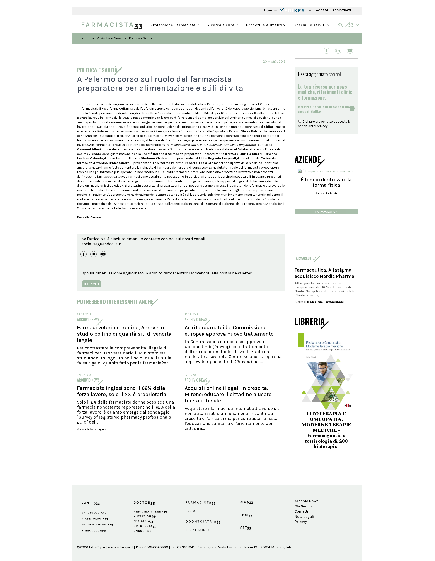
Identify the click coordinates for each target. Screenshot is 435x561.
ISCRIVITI (91, 284)
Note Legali (304, 516)
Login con (271, 10)
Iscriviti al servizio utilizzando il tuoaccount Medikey (324, 109)
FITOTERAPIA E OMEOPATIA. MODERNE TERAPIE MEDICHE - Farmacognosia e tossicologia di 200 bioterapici (326, 430)
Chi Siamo (303, 506)
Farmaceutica (326, 212)
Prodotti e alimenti (264, 24)
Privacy (301, 521)
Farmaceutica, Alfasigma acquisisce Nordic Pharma (324, 273)
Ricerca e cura (221, 24)
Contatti (301, 511)
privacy (322, 126)
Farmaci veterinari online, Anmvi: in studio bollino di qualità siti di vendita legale (124, 333)
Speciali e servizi (310, 24)
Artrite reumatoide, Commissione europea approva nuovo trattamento (229, 330)
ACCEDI (322, 10)
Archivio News (111, 38)
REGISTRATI (341, 10)
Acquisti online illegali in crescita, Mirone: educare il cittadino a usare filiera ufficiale (228, 394)
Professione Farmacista (173, 24)
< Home (88, 38)
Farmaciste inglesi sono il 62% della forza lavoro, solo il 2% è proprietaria (121, 391)
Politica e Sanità (140, 38)
